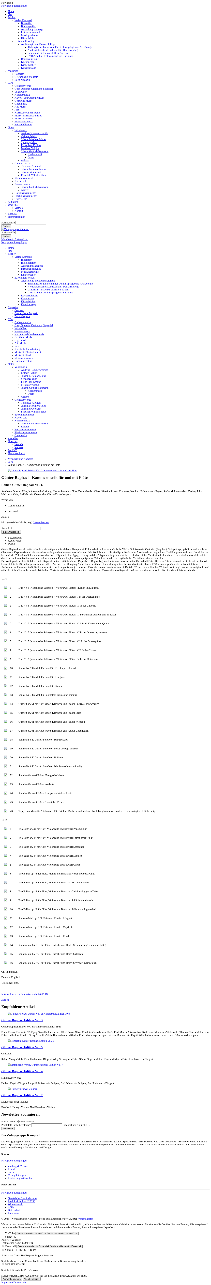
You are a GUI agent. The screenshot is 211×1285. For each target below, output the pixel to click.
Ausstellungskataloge (32, 29)
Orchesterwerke (23, 85)
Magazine (13, 70)
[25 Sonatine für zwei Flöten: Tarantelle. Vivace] (5, 802)
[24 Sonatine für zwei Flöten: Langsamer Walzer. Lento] (5, 793)
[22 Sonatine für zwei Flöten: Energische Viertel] (5, 775)
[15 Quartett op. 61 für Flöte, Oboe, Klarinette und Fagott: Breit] (5, 713)
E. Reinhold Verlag (24, 41)
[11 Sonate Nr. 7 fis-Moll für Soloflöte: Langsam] (5, 677)
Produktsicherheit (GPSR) (21, 1201)
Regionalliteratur (29, 59)
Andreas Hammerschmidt (34, 133)
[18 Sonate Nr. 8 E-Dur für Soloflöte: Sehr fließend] (5, 740)
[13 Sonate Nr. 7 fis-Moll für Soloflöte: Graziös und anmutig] (5, 695)
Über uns (12, 204)
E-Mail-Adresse (9, 1121)
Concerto (19, 73)
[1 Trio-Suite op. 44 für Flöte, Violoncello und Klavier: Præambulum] (5, 829)
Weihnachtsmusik (24, 121)
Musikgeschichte (30, 35)
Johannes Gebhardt (31, 172)
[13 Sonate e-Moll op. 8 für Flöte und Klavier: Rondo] (5, 936)
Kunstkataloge (28, 67)
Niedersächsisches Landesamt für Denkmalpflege (53, 50)
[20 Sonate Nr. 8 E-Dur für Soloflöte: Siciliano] (5, 758)
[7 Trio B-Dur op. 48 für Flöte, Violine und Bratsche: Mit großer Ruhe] (5, 883)
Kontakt (19, 210)
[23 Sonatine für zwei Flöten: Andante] (5, 784)
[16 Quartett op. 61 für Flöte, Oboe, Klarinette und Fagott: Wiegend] (5, 722)
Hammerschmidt (16, 216)
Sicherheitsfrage (16, 1125)
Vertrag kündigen (17, 1175)
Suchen (6, 226)
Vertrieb (19, 207)
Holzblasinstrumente (25, 193)
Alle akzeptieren (31, 1279)
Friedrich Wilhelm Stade (33, 175)
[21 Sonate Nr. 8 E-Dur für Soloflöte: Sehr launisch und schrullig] (5, 766)
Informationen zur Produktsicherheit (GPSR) (24, 994)
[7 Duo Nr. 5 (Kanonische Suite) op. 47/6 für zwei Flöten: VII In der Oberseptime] (5, 641)
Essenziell (10, 1246)
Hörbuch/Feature (23, 124)
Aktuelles (13, 201)
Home (11, 11)
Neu (10, 14)
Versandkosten (41, 522)
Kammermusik (22, 94)
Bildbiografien (28, 26)
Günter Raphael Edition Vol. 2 (22, 1095)
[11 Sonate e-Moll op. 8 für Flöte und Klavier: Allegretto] (5, 918)
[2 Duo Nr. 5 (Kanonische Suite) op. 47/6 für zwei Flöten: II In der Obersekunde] (5, 597)
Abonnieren (8, 1128)
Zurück (5, 999)
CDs (10, 82)
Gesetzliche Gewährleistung (22, 1198)
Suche (11, 1172)
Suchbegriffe (8, 222)
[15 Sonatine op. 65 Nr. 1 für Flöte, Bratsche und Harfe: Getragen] (5, 954)
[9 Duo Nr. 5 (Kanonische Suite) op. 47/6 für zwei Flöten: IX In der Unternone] (5, 659)
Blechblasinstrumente (26, 196)
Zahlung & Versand (18, 1166)
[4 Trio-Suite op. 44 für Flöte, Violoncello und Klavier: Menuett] (5, 856)
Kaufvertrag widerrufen (20, 1178)
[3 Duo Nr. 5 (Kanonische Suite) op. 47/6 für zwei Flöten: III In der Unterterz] (5, 606)
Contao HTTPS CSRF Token (20, 1249)
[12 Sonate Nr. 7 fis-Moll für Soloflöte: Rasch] (5, 686)
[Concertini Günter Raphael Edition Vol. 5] (31, 1040)
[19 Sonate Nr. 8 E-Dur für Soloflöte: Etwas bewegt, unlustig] (5, 749)
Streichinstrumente (24, 178)
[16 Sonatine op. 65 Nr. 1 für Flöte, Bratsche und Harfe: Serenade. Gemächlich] (5, 963)
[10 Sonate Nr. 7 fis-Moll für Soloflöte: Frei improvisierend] (5, 668)
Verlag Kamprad (23, 20)
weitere (25, 160)
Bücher (11, 17)
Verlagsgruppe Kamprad (20, 458)
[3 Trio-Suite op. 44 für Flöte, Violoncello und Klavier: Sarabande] (5, 847)
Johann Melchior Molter (33, 139)
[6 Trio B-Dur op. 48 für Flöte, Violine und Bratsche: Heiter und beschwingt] (5, 874)
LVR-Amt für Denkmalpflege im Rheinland (50, 56)
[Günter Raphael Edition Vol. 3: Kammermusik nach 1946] (39, 1013)
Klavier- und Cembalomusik (29, 97)
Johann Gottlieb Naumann (34, 151)
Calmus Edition (29, 136)
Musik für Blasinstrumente (28, 115)
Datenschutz (14, 1210)
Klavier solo (21, 181)
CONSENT (11, 1237)
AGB (11, 1207)
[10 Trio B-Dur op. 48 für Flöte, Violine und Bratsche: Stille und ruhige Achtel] (5, 909)
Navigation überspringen (14, 5)
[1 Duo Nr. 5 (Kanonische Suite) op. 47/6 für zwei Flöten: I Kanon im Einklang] (5, 588)
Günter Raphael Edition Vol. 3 (22, 1020)
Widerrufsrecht (15, 1204)
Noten (11, 127)
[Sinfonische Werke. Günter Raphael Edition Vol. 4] (35, 1064)
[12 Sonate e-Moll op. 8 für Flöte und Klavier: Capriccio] (5, 927)
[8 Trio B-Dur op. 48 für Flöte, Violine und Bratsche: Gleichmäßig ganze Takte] (5, 892)
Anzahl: (5, 528)
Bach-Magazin (22, 79)
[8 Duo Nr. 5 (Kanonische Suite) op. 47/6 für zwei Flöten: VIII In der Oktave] (5, 650)
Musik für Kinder (24, 118)
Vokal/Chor (21, 91)
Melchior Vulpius (30, 148)
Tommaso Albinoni (31, 166)
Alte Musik (20, 106)
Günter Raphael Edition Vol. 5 (22, 1047)
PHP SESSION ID (15, 1264)
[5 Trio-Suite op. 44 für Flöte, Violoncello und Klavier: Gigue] (5, 865)
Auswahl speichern (12, 1279)
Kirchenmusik (35, 154)
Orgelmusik (21, 103)
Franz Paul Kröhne (31, 145)
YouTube (10, 1233)
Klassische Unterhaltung (27, 112)
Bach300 (12, 213)
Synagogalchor (29, 142)
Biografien (26, 23)
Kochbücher (27, 62)
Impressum (13, 1213)
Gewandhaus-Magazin (26, 76)
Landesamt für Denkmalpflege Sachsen (48, 53)
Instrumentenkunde (31, 32)
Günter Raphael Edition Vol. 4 (22, 1071)
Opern (31, 157)
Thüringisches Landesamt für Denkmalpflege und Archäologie (60, 47)
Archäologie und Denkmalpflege (38, 44)
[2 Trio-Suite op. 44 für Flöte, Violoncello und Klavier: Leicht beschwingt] (5, 838)
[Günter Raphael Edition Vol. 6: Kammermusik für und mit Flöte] (42, 470)
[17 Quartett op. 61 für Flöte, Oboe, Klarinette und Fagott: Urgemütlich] (5, 731)
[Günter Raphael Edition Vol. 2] (23, 1089)
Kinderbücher (28, 38)
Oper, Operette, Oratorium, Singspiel (34, 88)
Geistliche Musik (23, 100)
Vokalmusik (21, 130)
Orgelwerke (21, 198)
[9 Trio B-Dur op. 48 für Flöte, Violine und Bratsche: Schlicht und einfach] (5, 900)
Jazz (17, 109)
